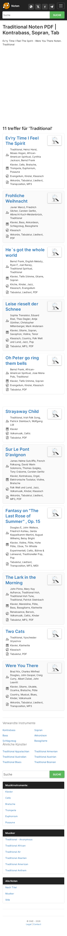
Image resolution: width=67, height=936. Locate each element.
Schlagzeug (9, 740)
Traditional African (15, 845)
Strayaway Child (22, 411)
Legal (28, 924)
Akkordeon (40, 735)
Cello (8, 797)
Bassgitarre (40, 740)
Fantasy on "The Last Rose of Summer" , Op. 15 (23, 516)
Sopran (38, 730)
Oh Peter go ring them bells (22, 360)
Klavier (9, 791)
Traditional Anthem (15, 870)
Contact (37, 924)
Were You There (21, 665)
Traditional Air (13, 851)
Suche (57, 15)
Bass (5, 735)
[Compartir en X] (38, 7)
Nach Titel (11, 887)
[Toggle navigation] (61, 6)
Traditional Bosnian (45, 762)
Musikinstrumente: (16, 785)
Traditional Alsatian (16, 858)
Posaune (10, 822)
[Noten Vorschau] (55, 140)
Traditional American (16, 864)
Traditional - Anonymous (18, 839)
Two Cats (15, 631)
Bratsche (10, 804)
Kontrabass (9, 730)
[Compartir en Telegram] (52, 7)
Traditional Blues (12, 762)
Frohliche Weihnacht (16, 198)
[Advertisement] (33, 82)
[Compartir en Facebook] (45, 7)
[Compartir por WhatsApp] (31, 7)
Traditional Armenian (46, 751)
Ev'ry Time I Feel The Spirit (22, 140)
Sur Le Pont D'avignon (17, 452)
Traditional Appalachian (16, 751)
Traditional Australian (14, 756)
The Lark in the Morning (20, 580)
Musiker (10, 833)
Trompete (10, 810)
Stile (7, 899)
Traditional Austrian (45, 756)
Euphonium (11, 816)
